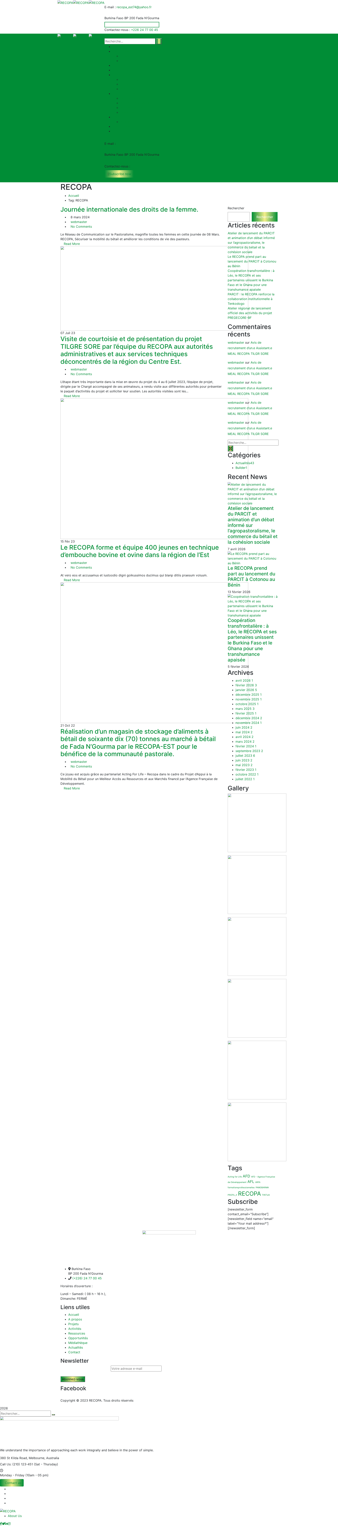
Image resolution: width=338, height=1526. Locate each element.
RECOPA (249, 1193)
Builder (241, 468)
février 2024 (246, 746)
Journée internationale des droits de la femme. (129, 209)
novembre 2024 (249, 723)
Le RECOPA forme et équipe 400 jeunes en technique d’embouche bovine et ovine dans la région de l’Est (139, 551)
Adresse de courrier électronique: (85, 1369)
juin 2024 (244, 727)
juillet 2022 (245, 779)
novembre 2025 (249, 699)
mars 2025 (245, 709)
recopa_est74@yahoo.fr (134, 7)
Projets (73, 1324)
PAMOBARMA (262, 1187)
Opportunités (78, 1338)
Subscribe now (120, 174)
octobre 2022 (247, 774)
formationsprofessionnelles (241, 1187)
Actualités (245, 463)
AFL (250, 1181)
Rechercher (236, 208)
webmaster (79, 222)
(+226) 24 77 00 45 (87, 1278)
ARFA (257, 1182)
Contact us (13, 1483)
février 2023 (246, 770)
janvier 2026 (246, 690)
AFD (246, 1176)
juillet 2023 (245, 756)
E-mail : (110, 7)
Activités (74, 1329)
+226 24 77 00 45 (144, 30)
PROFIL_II (232, 1195)
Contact (74, 1352)
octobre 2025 (247, 704)
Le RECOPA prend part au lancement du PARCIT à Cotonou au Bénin (252, 261)
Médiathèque (77, 1343)
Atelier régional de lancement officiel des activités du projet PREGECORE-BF (250, 313)
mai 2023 (244, 765)
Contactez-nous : (117, 30)
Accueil (73, 196)
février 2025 (246, 713)
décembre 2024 (249, 718)
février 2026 (246, 685)
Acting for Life (235, 1177)
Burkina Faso (113, 18)
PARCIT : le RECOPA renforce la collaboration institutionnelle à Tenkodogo (251, 299)
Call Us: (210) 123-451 (16, 1464)
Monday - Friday (12, 1475)
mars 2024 (245, 741)
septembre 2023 (249, 751)
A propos (75, 1319)
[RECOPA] (65, 2)
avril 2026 (244, 680)
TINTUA (266, 1195)
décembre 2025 (249, 694)
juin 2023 (244, 760)
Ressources (76, 1333)
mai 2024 (244, 732)
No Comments (81, 226)
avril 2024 (245, 737)
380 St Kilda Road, (14, 1458)
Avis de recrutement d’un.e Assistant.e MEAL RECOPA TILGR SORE (250, 348)
